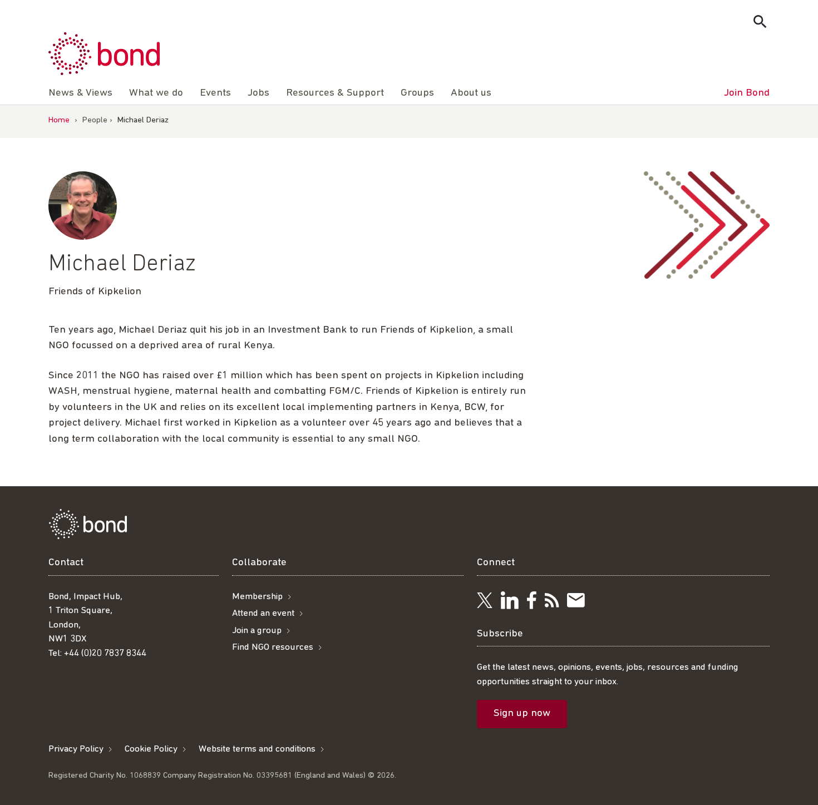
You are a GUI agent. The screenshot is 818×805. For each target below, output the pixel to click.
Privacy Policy (76, 749)
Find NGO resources (272, 647)
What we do (156, 93)
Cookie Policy (151, 749)
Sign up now (522, 713)
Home (59, 120)
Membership (257, 596)
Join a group (257, 630)
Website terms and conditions (257, 749)
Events (215, 93)
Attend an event (263, 613)
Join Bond (747, 93)
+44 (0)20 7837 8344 (105, 653)
